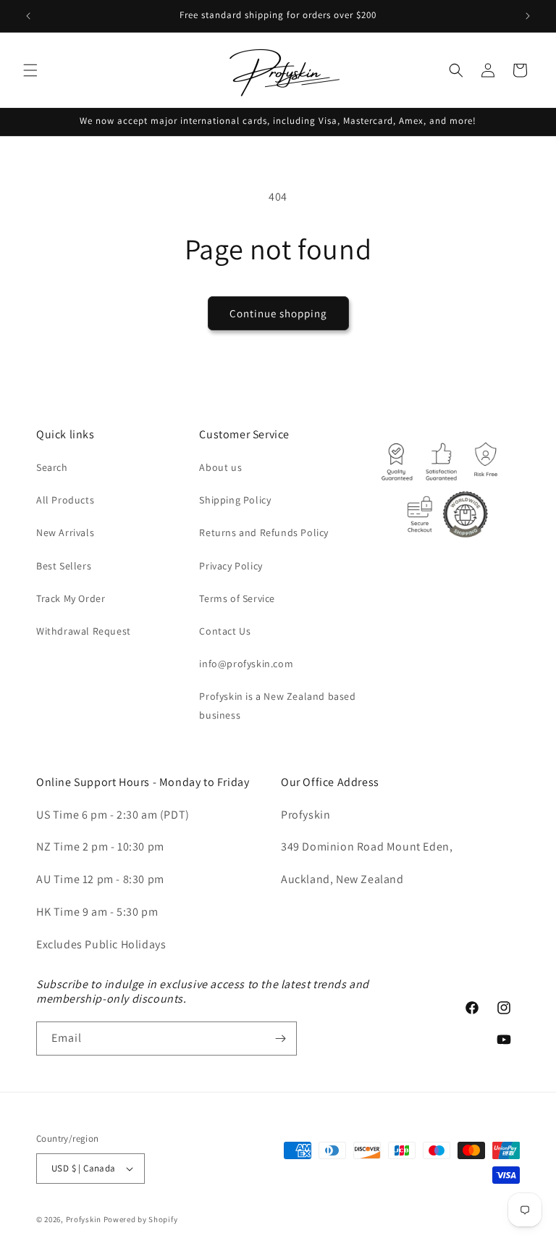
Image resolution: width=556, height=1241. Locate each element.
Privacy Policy (230, 565)
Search (52, 467)
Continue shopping (278, 313)
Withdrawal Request (83, 631)
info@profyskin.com (246, 663)
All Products (65, 499)
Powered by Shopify (141, 1219)
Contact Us (224, 631)
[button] (30, 70)
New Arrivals (65, 532)
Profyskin (83, 1219)
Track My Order (70, 598)
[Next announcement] (528, 16)
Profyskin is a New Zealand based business (277, 705)
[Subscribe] (280, 1038)
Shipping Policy (235, 499)
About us (220, 467)
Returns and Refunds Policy (264, 532)
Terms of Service (237, 598)
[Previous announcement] (28, 16)
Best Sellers (63, 565)
